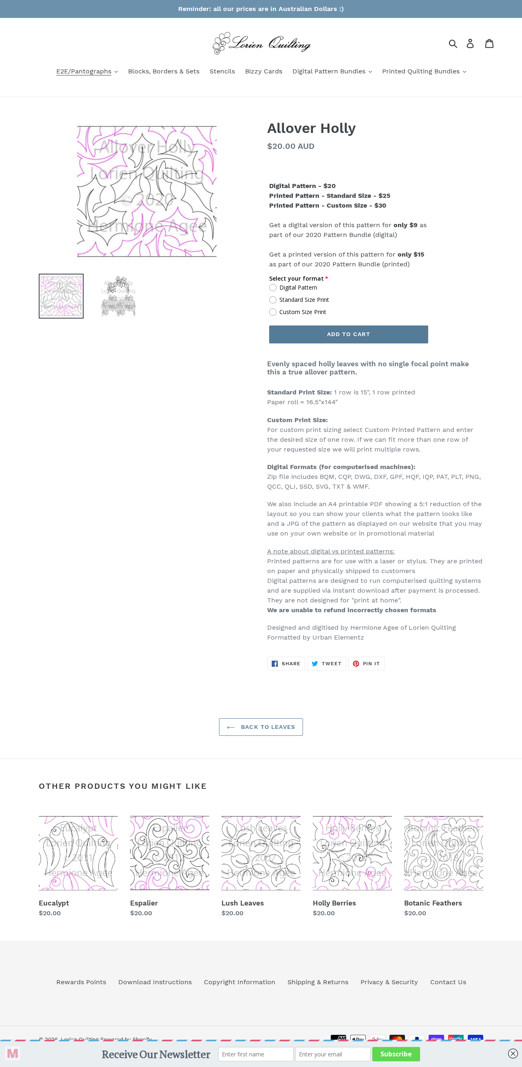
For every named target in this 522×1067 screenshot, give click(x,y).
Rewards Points (81, 982)
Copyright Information (239, 982)
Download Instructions (155, 982)
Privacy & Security (389, 982)
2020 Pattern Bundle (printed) (362, 264)
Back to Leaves (267, 727)
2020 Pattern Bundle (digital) (351, 235)
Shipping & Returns (318, 982)
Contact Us (448, 982)
